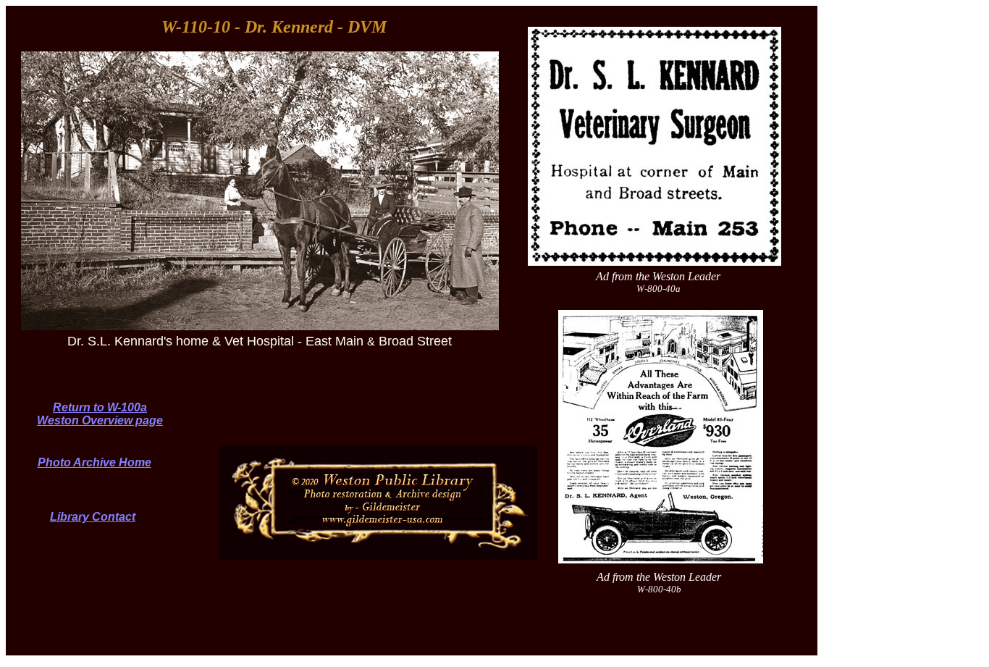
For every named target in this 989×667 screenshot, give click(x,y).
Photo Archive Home (94, 462)
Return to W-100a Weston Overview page (100, 414)
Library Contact (92, 517)
